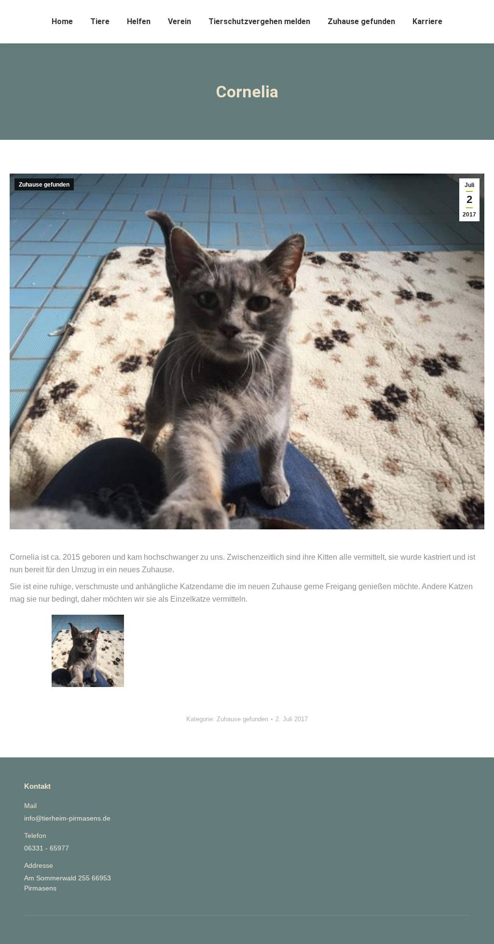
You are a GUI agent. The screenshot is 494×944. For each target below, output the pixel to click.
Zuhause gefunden (44, 184)
